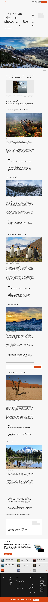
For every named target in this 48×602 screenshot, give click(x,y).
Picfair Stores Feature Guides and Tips (32, 581)
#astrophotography (43, 585)
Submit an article (10, 583)
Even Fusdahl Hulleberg (9, 263)
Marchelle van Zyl (16, 400)
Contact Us (10, 584)
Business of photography (19, 580)
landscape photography (16, 514)
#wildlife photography (42, 584)
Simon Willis (44, 70)
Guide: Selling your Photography (32, 592)
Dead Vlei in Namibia (27, 406)
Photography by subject (19, 588)
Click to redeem (8, 554)
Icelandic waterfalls (9, 407)
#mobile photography (42, 589)
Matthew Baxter (13, 196)
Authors (10, 579)
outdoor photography (9, 514)
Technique (17, 582)
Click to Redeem (37, 366)
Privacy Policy (10, 581)
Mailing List (10, 585)
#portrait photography (42, 591)
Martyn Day (14, 331)
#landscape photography (42, 582)
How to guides (31, 587)
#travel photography (42, 587)
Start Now (36, 599)
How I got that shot (32, 586)
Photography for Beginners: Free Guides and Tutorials (20, 584)
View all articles (10, 532)
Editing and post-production (20, 581)
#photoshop (42, 580)
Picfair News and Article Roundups (32, 579)
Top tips (30, 588)
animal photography (23, 514)
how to (28, 514)
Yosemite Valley (20, 406)
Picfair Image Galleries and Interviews (32, 584)
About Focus (10, 577)
